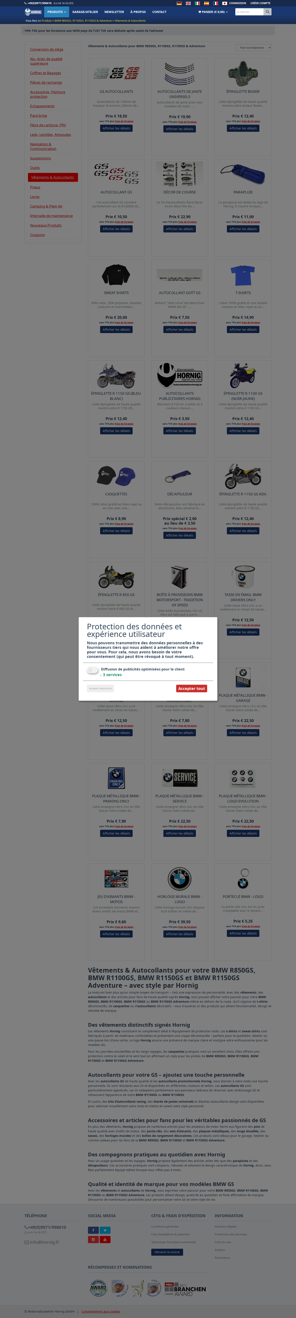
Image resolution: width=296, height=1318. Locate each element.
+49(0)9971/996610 (40, 3)
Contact (159, 12)
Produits (55, 12)
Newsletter (114, 12)
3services (111, 674)
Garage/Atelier (85, 12)
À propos (138, 12)
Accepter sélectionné (100, 688)
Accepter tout (191, 688)
